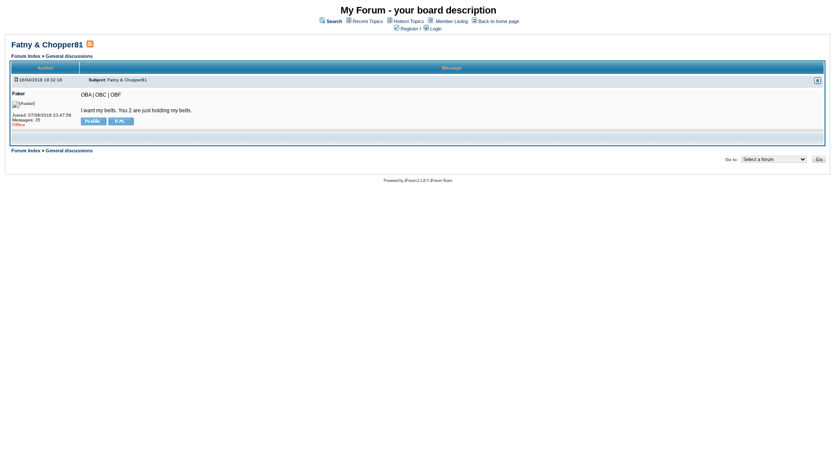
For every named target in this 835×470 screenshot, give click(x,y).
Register (408, 28)
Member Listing (452, 21)
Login (435, 28)
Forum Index (26, 56)
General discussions (69, 56)
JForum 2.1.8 (414, 180)
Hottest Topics (409, 21)
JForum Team (441, 180)
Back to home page (498, 21)
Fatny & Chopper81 (47, 44)
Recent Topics (368, 21)
